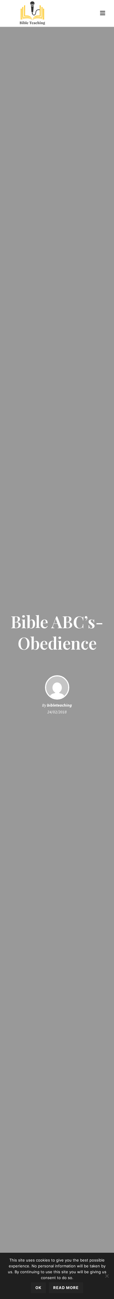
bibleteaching (59, 705)
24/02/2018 (57, 712)
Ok (38, 1287)
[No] (107, 1276)
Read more (66, 1287)
